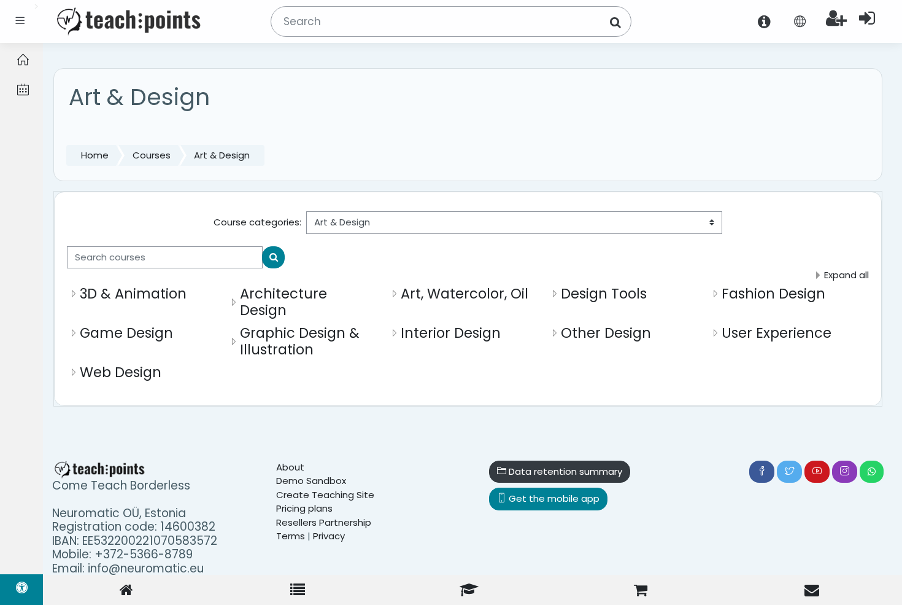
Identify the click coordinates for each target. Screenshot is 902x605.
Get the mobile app (552, 498)
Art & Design (222, 155)
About (290, 467)
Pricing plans (304, 508)
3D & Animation (133, 293)
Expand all (846, 274)
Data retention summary (564, 471)
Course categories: (257, 222)
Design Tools (604, 293)
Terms (290, 535)
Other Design (606, 333)
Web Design (120, 372)
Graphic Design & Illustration (300, 341)
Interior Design (451, 333)
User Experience (776, 333)
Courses (152, 155)
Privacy (329, 535)
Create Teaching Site (325, 494)
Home (95, 155)
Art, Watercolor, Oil (464, 293)
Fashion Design (773, 293)
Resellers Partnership (323, 522)
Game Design (126, 333)
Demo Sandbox (311, 480)
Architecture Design (283, 302)
